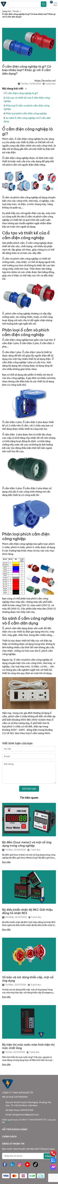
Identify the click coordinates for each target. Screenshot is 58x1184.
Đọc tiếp (6, 862)
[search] (43, 4)
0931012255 (26, 1110)
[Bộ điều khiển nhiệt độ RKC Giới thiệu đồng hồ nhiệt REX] (29, 887)
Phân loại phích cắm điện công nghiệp (26, 113)
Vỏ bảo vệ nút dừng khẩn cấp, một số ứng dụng (27, 979)
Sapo (7, 1122)
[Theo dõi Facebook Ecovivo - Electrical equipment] (4, 1164)
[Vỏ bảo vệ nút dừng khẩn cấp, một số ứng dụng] (29, 954)
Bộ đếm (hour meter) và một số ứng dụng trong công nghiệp (26, 844)
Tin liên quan (29, 797)
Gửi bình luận (29, 788)
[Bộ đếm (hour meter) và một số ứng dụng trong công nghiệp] (29, 820)
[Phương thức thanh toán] (23, 1175)
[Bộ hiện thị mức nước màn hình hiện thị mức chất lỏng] (29, 1022)
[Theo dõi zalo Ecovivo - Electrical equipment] (12, 1164)
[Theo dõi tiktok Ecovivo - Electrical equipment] (35, 1164)
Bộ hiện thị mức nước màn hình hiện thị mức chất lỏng (28, 1046)
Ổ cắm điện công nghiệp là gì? (21, 93)
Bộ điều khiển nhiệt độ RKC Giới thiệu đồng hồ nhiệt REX (27, 911)
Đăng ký (49, 1156)
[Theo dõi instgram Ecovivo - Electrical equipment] (19, 1164)
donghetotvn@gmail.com (25, 1114)
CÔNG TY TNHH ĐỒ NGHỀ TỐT (33, 1120)
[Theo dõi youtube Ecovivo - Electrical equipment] (27, 1164)
